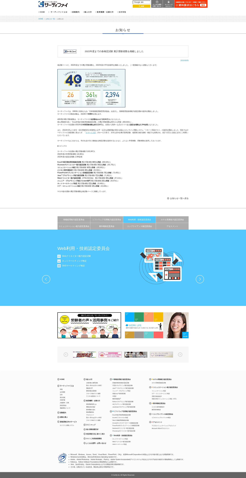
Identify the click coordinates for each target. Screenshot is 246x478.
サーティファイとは (67, 386)
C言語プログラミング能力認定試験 (122, 385)
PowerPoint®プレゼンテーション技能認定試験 (125, 425)
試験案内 (63, 413)
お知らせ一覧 (50, 19)
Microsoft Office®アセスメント (161, 428)
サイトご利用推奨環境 (94, 438)
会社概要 (62, 392)
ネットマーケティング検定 (74, 261)
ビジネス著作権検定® (158, 407)
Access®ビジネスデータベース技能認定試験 (125, 423)
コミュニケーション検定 (159, 391)
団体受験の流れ (90, 409)
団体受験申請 (90, 412)
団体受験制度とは (91, 404)
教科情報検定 (116, 399)
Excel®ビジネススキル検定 (120, 417)
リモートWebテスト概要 (93, 393)
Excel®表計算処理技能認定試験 (121, 415)
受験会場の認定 (90, 407)
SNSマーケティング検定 (73, 266)
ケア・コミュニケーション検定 (161, 393)
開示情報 (62, 397)
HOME (40, 19)
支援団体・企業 (64, 402)
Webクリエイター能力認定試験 (76, 256)
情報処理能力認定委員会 (73, 219)
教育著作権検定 (156, 409)
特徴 (61, 389)
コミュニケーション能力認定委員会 (74, 226)
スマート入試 (91, 133)
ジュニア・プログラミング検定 (121, 391)
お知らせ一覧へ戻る (179, 198)
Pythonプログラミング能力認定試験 (122, 401)
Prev (46, 279)
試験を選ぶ (64, 417)
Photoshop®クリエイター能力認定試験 (123, 431)
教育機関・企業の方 (93, 401)
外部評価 (62, 400)
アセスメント (172, 226)
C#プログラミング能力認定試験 (121, 404)
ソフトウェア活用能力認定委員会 (106, 219)
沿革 (61, 394)
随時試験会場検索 (91, 391)
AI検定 (114, 396)
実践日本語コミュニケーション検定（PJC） (164, 399)
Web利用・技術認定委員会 (139, 219)
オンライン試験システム (67, 425)
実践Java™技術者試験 (119, 393)
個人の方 (89, 379)
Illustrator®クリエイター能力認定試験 (123, 428)
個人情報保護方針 (92, 429)
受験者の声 (89, 388)
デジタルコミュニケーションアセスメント (164, 425)
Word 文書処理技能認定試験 (120, 420)
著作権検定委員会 (106, 226)
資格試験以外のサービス (68, 422)
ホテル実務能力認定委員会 (172, 219)
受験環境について (65, 408)
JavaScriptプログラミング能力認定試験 (123, 407)
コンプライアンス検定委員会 (139, 226)
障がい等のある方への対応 (94, 385)
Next (200, 279)
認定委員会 (63, 405)
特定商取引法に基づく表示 (95, 434)
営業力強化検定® (157, 396)
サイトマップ (90, 425)
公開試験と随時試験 (92, 382)
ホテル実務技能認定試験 (159, 382)
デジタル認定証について (93, 396)
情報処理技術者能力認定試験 (120, 382)
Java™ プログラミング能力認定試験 (123, 388)
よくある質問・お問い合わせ (96, 443)
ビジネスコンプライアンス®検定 (161, 417)
